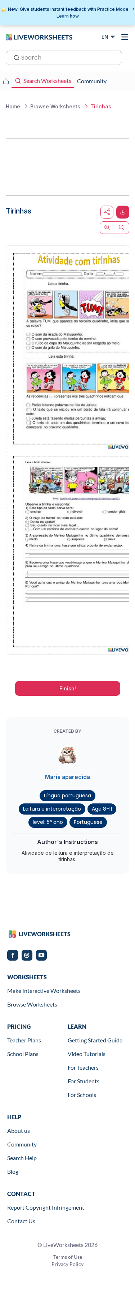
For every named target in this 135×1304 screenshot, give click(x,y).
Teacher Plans (24, 1040)
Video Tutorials (86, 1053)
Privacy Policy (67, 1264)
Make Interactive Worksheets (44, 990)
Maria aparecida (67, 776)
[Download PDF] (122, 212)
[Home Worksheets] (6, 81)
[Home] (39, 36)
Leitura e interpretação (52, 808)
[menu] (125, 37)
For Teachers (83, 1067)
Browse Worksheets (32, 1004)
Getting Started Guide (95, 1040)
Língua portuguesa (67, 795)
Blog (12, 1171)
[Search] (14, 57)
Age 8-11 (102, 808)
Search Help (22, 1157)
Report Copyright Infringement (45, 1207)
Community (22, 1144)
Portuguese (88, 822)
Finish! (67, 688)
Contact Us (21, 1221)
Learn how (68, 16)
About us (18, 1130)
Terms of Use (67, 1257)
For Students (83, 1081)
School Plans (23, 1053)
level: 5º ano (48, 822)
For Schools (82, 1094)
